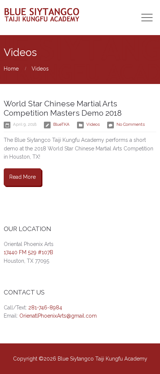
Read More (22, 177)
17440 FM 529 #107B (28, 252)
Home (11, 69)
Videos (40, 69)
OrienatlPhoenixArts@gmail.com (58, 316)
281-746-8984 (45, 308)
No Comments (130, 124)
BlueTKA (61, 124)
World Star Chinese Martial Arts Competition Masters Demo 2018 (63, 108)
